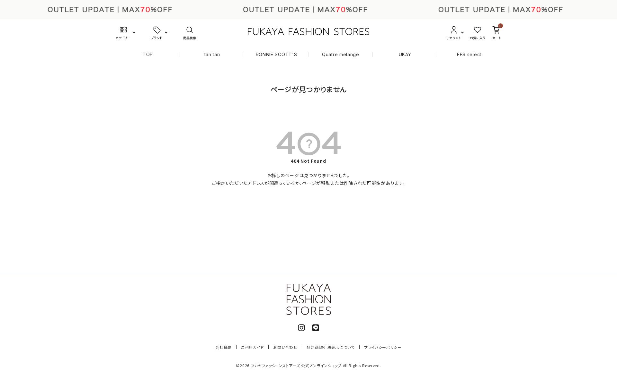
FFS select (469, 54)
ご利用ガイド (252, 347)
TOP (148, 54)
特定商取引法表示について (330, 347)
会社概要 (223, 347)
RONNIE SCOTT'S (276, 54)
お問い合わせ (285, 347)
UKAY (405, 54)
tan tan (212, 54)
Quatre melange (340, 54)
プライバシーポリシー (383, 347)
